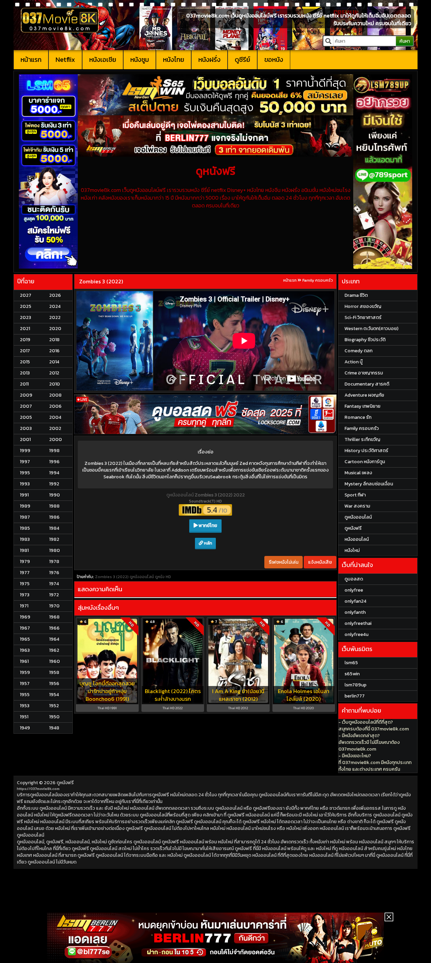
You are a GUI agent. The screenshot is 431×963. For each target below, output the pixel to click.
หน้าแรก (31, 59)
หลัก (207, 543)
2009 (26, 395)
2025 (25, 306)
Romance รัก (357, 417)
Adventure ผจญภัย (364, 395)
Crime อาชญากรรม (363, 372)
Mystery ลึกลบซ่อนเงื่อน (368, 483)
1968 (54, 616)
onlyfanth (355, 612)
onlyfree (353, 590)
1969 (25, 616)
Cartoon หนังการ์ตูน (364, 461)
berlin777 (354, 695)
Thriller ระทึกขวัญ (362, 439)
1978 (54, 561)
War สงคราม (357, 506)
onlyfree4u (356, 634)
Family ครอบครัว (317, 280)
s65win (352, 673)
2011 (24, 384)
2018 (54, 339)
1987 (25, 517)
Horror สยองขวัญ (362, 306)
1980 (54, 550)
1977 (25, 572)
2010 (54, 384)
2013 (25, 372)
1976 (54, 572)
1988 (54, 506)
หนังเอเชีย (102, 59)
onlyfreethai (357, 623)
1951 (24, 716)
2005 (26, 417)
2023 (25, 317)
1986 (54, 517)
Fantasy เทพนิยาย (362, 406)
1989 (25, 506)
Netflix (65, 59)
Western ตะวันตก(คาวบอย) (371, 328)
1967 (25, 628)
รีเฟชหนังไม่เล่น (283, 562)
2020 (55, 328)
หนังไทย (173, 59)
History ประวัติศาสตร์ (366, 450)
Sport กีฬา (355, 494)
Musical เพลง (358, 472)
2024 (55, 306)
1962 (54, 650)
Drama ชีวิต (356, 295)
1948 (54, 727)
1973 (24, 594)
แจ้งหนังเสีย (320, 562)
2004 (55, 417)
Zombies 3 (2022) (101, 281)
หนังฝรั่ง (209, 59)
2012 (54, 372)
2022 (55, 317)
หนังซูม (139, 59)
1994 (54, 472)
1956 (54, 683)
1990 (54, 494)
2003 (26, 428)
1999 (25, 450)
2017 (25, 350)
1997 (25, 461)
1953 (24, 705)
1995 (25, 472)
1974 (54, 583)
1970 (54, 605)
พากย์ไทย (207, 525)
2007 (26, 406)
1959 (25, 672)
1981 (24, 550)
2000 (55, 439)
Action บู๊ (353, 361)
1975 (25, 583)
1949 (25, 727)
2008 (55, 395)
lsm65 (351, 662)
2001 (25, 439)
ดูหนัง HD (163, 577)
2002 (55, 428)
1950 (54, 716)
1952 (54, 705)
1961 (24, 661)
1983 (25, 539)
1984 (54, 528)
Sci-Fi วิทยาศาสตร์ (363, 317)
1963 (25, 650)
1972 (54, 594)
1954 (54, 694)
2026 (55, 295)
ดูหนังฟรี (65, 782)
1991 (24, 494)
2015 (25, 361)
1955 (25, 694)
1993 (25, 483)
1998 (54, 450)
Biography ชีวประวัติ (365, 339)
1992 (54, 483)
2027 (25, 295)
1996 (54, 461)
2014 (54, 361)
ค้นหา (404, 41)
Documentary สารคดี (366, 384)
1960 (54, 661)
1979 (25, 561)
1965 (25, 639)
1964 (54, 639)
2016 (54, 350)
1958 (54, 672)
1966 (54, 628)
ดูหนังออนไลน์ (180, 494)
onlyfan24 (355, 601)
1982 (54, 539)
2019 (25, 339)
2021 (25, 328)
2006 (55, 406)
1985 (25, 528)
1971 (24, 605)
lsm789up (355, 684)
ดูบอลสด (353, 579)
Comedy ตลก (358, 350)
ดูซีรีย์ (242, 59)
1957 (25, 683)
